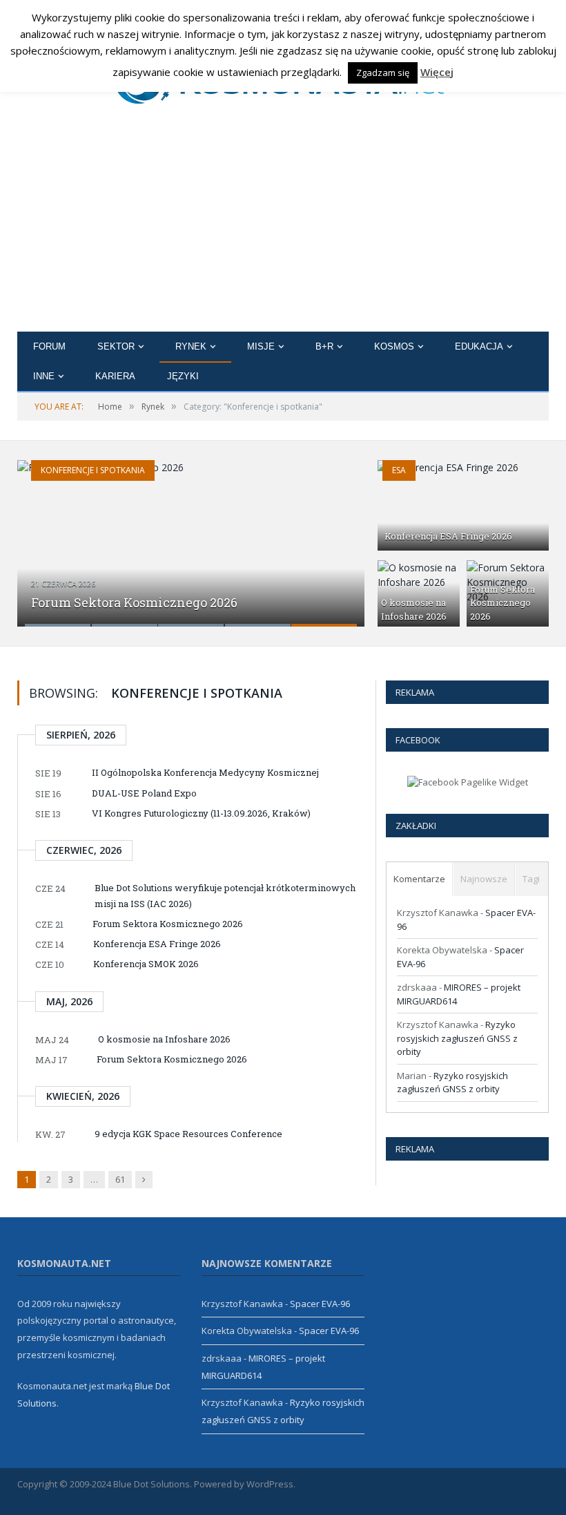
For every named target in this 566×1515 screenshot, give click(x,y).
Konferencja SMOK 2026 (146, 963)
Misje (261, 346)
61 (120, 1179)
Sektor (116, 346)
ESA (399, 470)
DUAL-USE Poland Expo (144, 793)
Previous (49, 534)
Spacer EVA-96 (320, 1303)
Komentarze (419, 879)
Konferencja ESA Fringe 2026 (448, 536)
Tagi (531, 879)
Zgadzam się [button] (382, 72)
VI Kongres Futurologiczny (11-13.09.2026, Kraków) (201, 813)
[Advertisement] (283, 228)
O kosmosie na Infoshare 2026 (414, 609)
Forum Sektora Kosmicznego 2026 (134, 602)
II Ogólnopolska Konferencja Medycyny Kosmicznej (205, 772)
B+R (324, 346)
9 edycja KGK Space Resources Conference (188, 1133)
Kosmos (394, 346)
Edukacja (479, 346)
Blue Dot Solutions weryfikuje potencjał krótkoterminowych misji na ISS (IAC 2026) (225, 895)
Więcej (436, 72)
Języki (183, 376)
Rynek (190, 346)
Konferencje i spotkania (93, 470)
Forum (49, 346)
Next (332, 534)
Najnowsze (483, 879)
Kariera (115, 376)
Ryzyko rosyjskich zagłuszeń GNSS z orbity (457, 1038)
